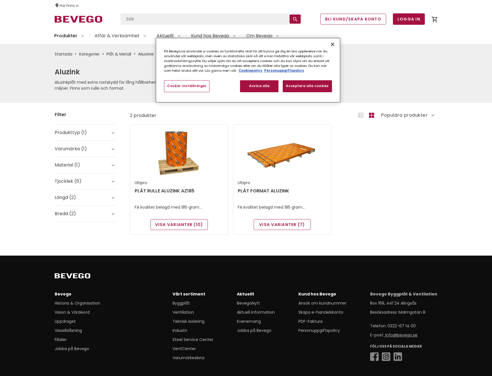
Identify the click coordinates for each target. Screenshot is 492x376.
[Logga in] (434, 20)
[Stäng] (332, 44)
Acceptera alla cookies (307, 86)
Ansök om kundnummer (322, 303)
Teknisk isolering (188, 321)
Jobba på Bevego (72, 349)
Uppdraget (65, 321)
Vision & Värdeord (72, 312)
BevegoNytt (248, 303)
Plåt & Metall (118, 54)
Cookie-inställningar (186, 86)
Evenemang (249, 321)
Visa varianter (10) (179, 224)
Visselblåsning (68, 330)
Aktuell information (256, 312)
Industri (180, 330)
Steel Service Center (193, 339)
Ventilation (183, 312)
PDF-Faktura (310, 321)
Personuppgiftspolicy (319, 330)
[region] (248, 70)
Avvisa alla (259, 86)
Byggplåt (181, 303)
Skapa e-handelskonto (320, 312)
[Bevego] (80, 277)
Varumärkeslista (188, 358)
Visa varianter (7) (282, 224)
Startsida (63, 54)
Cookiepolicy (251, 70)
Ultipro (141, 183)
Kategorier (89, 54)
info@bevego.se (400, 335)
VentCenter (184, 349)
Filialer (61, 339)
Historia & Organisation (77, 303)
